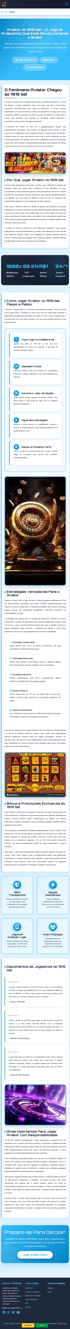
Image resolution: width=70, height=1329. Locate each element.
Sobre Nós (29, 1288)
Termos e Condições (32, 1292)
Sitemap (28, 1307)
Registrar (51, 1288)
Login (49, 1292)
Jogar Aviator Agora (35, 1254)
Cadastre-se (28, 1325)
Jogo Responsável (31, 1299)
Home (5, 12)
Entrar (42, 1325)
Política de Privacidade (33, 1296)
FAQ (26, 1303)
